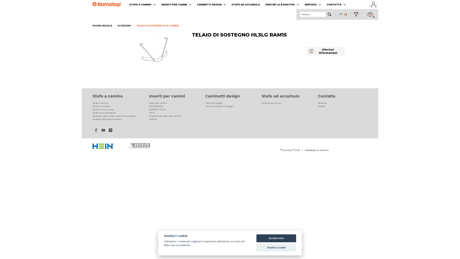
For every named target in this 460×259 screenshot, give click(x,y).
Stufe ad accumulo (281, 96)
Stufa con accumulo (103, 109)
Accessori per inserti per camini (165, 116)
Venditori (322, 103)
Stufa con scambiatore (104, 112)
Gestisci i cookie (276, 247)
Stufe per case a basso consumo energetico (114, 116)
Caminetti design (222, 96)
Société (321, 106)
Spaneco (324, 150)
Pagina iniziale (102, 25)
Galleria (153, 119)
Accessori (124, 25)
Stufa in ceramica (102, 106)
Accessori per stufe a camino (107, 119)
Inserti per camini (167, 96)
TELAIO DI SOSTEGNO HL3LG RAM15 (157, 25)
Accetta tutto (276, 238)
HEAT (152, 112)
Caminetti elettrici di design (219, 106)
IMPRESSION (156, 106)
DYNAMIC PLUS (157, 109)
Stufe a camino (108, 96)
